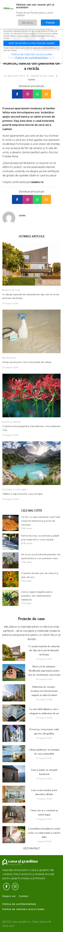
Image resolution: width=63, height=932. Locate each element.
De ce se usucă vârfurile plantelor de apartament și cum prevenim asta (40, 556)
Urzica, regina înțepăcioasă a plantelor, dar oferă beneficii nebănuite (36, 595)
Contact (23, 896)
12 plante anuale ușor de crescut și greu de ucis (39, 575)
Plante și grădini (11, 422)
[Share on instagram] (27, 94)
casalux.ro (36, 182)
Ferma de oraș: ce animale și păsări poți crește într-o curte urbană (40, 537)
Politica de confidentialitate (19, 904)
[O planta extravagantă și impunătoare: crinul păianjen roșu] (31, 395)
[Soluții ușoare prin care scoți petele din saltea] (31, 331)
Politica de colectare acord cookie (23, 909)
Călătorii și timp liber (14, 490)
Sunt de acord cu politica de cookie (31, 43)
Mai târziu (35, 21)
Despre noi (9, 896)
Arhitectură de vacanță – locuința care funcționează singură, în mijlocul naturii (44, 691)
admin (31, 79)
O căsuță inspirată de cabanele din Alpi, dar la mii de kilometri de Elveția (30, 296)
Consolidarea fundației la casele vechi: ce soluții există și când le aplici (44, 832)
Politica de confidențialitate (31, 57)
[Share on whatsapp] (37, 94)
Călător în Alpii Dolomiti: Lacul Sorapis (22, 493)
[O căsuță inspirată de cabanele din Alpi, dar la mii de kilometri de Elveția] (31, 264)
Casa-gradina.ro (20, 862)
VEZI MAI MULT (31, 848)
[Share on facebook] (17, 94)
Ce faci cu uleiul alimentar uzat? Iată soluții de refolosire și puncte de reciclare (40, 520)
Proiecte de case (42, 75)
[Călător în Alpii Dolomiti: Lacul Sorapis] (31, 463)
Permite (53, 21)
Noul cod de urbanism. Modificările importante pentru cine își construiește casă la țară (44, 670)
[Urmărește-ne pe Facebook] (6, 886)
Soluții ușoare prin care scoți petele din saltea (26, 362)
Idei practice (9, 358)
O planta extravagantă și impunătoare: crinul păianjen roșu (31, 428)
